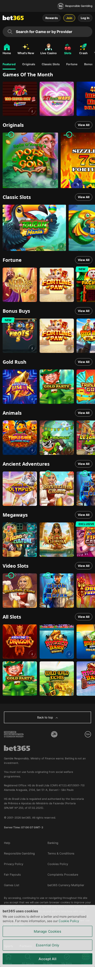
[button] (32, 111)
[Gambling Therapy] (14, 734)
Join (69, 18)
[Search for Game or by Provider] (10, 31)
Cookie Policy (69, 921)
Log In (85, 18)
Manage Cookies (47, 931)
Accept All (47, 959)
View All (83, 125)
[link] (20, 99)
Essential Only (47, 945)
